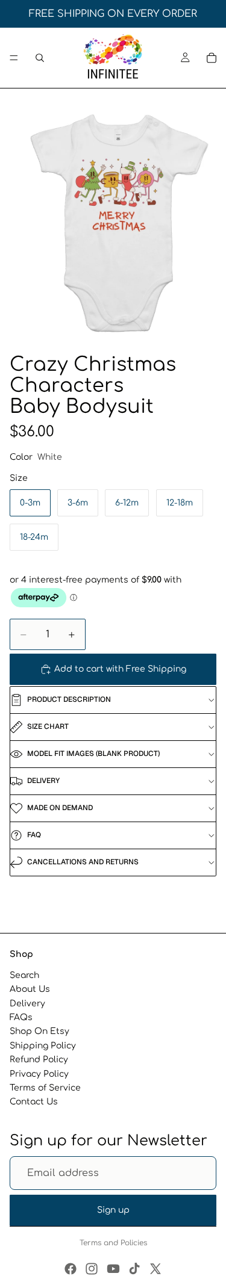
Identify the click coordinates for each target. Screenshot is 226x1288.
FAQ (34, 835)
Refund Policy (39, 1059)
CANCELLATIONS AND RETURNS (83, 862)
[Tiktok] (134, 1269)
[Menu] (14, 58)
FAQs (21, 1017)
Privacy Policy (39, 1073)
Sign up (113, 1210)
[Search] (40, 58)
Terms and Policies (113, 1243)
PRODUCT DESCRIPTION (69, 699)
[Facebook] (70, 1269)
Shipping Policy (43, 1045)
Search (24, 975)
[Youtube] (113, 1269)
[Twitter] (155, 1269)
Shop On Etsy (39, 1031)
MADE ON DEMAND (60, 808)
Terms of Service (45, 1087)
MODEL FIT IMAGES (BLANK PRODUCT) (93, 753)
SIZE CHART (48, 726)
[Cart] (211, 58)
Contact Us (34, 1101)
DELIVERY (43, 780)
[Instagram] (91, 1269)
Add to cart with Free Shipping (120, 668)
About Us (30, 989)
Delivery (27, 1003)
